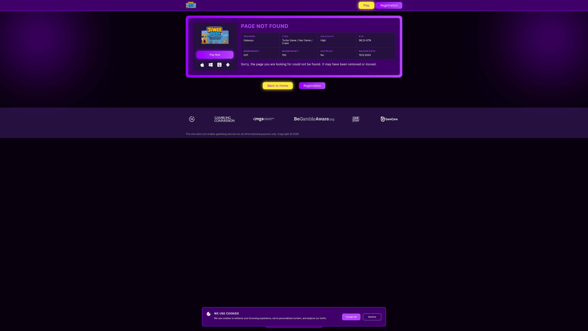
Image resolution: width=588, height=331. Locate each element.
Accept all (351, 317)
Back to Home (278, 86)
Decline (372, 317)
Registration (389, 5)
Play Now (215, 54)
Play (366, 5)
